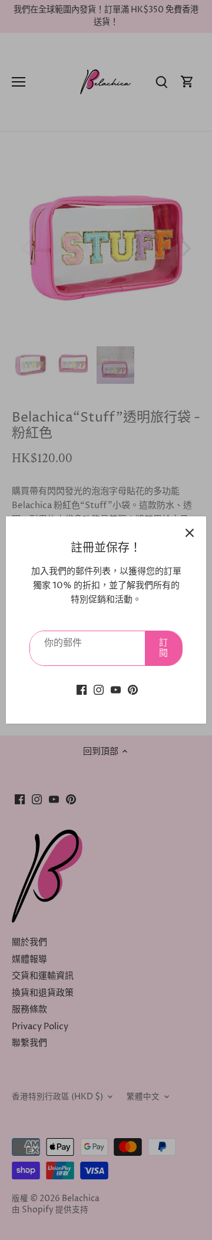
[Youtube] (116, 690)
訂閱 (163, 647)
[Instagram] (99, 690)
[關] (190, 533)
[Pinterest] (133, 690)
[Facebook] (82, 690)
